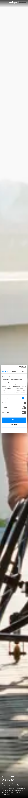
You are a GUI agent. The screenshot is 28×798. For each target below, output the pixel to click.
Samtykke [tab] (5, 371)
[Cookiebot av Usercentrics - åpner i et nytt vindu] (19, 367)
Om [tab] (23, 371)
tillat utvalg (14, 424)
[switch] (24, 403)
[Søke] (22, 2)
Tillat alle (14, 419)
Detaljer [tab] (14, 371)
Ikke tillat (14, 429)
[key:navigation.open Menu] (3, 2)
